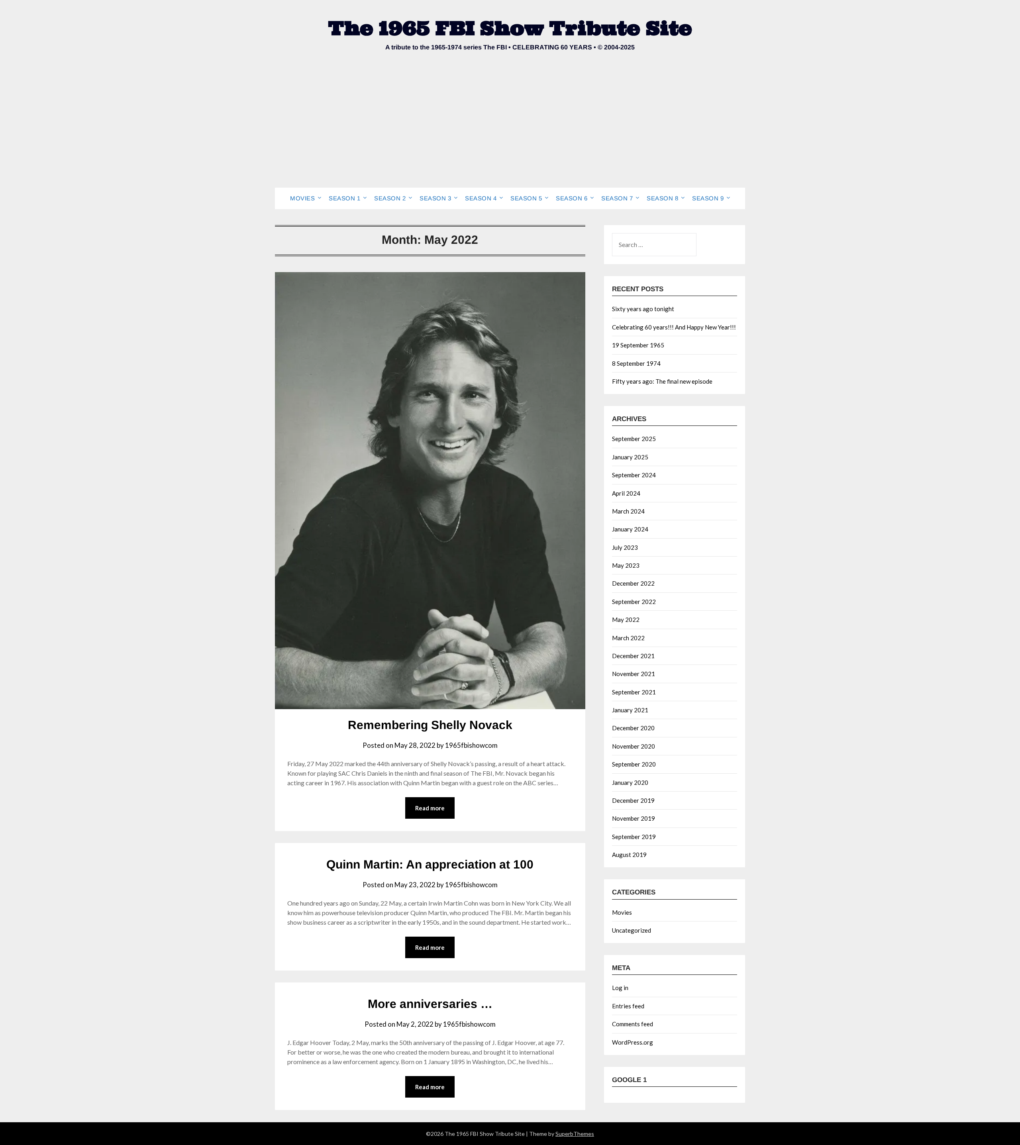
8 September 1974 (636, 363)
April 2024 (626, 493)
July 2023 (625, 547)
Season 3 (435, 198)
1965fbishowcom (471, 745)
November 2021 (633, 673)
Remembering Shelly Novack (430, 724)
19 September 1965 (638, 345)
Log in (620, 987)
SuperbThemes (574, 1133)
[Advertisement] (510, 128)
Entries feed (628, 1006)
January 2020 (630, 782)
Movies (302, 198)
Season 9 (708, 198)
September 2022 (634, 601)
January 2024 (630, 529)
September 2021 (634, 692)
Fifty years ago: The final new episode (662, 381)
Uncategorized (631, 930)
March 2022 (628, 637)
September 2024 (634, 474)
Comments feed (632, 1023)
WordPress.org (632, 1042)
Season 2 (390, 198)
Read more (430, 808)
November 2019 (633, 818)
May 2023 (625, 565)
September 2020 (634, 764)
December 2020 (633, 727)
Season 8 (662, 198)
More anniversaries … (430, 1003)
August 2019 (629, 854)
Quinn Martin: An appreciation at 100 (430, 864)
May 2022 (625, 619)
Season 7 (617, 198)
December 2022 (633, 583)
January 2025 (630, 457)
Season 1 (344, 198)
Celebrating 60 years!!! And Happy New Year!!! (674, 327)
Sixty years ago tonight (643, 308)
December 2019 (633, 800)
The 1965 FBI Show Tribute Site (510, 28)
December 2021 (633, 655)
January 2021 (630, 710)
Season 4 (480, 198)
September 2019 (634, 836)
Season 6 (571, 198)
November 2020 (633, 746)
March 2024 (628, 511)
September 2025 (634, 438)
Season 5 (526, 198)
